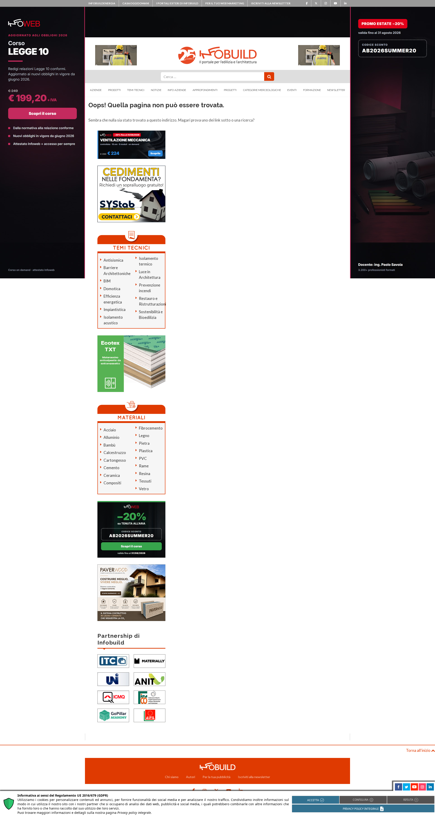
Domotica (112, 288)
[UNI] (113, 678)
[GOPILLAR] (113, 714)
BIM (107, 281)
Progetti (230, 90)
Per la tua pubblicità (216, 777)
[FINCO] (149, 696)
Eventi (292, 90)
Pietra (144, 443)
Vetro (144, 488)
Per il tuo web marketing (224, 3)
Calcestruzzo (115, 452)
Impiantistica (115, 309)
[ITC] (113, 660)
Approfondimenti (205, 90)
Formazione (312, 90)
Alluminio (111, 437)
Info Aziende (177, 90)
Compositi (112, 482)
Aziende (96, 90)
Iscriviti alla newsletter (270, 3)
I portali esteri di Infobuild (177, 3)
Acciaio (110, 430)
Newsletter (336, 90)
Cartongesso (115, 460)
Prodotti (114, 90)
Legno (144, 435)
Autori (190, 777)
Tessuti (145, 481)
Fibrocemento (151, 428)
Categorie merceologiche (262, 90)
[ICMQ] (113, 696)
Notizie (156, 90)
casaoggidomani (135, 3)
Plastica (145, 450)
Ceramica (112, 475)
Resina (144, 473)
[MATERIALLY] (149, 660)
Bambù (109, 445)
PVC (143, 458)
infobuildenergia (101, 3)
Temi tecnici (135, 90)
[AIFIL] (149, 714)
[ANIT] (149, 678)
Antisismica (113, 260)
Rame (144, 465)
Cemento (111, 467)
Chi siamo (172, 777)
